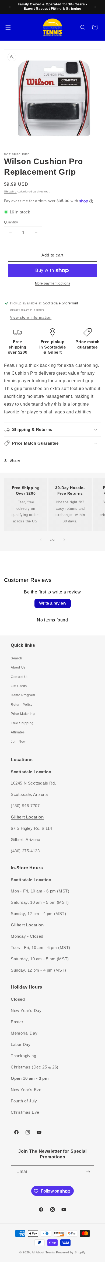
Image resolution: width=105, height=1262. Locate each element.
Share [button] (14, 460)
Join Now (18, 741)
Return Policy (22, 704)
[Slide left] (41, 540)
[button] (8, 27)
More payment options (52, 283)
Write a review (52, 603)
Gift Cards (19, 686)
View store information (30, 317)
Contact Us (20, 677)
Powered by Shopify (71, 1252)
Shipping (10, 191)
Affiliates (18, 732)
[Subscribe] (88, 1171)
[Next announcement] (95, 7)
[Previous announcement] (10, 7)
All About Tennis (43, 1252)
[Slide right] (64, 540)
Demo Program (23, 695)
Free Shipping (22, 723)
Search (16, 658)
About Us (18, 667)
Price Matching (23, 714)
